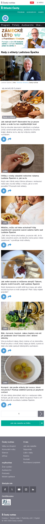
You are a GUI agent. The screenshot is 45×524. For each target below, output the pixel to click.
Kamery (41, 12)
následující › (41, 414)
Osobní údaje (15, 518)
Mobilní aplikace (8, 477)
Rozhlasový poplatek (31, 462)
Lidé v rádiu (28, 453)
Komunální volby (8, 449)
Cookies (5, 518)
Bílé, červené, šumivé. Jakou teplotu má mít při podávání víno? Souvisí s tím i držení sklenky (21, 335)
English (37, 518)
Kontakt (26, 459)
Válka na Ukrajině (9, 446)
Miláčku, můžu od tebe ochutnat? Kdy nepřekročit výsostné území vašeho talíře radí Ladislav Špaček (22, 229)
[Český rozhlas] (8, 2)
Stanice (5, 453)
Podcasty (6, 473)
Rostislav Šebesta (22, 82)
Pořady (15, 25)
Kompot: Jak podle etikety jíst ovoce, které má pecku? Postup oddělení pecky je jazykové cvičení (22, 389)
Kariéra (26, 456)
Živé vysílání (7, 467)
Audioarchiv (31, 12)
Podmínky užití (27, 518)
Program (20, 12)
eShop (4, 456)
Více (39, 25)
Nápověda (27, 449)
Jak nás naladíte (29, 446)
